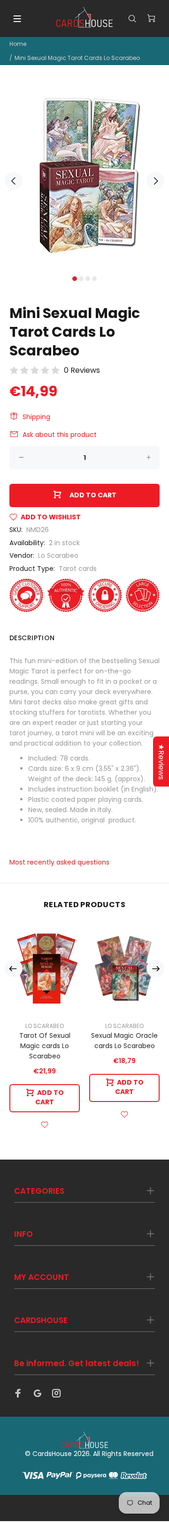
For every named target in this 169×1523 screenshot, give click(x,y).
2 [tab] (81, 278)
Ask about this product (60, 434)
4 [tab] (94, 278)
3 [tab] (87, 278)
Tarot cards (78, 568)
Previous (14, 181)
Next (155, 181)
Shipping (36, 416)
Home (17, 44)
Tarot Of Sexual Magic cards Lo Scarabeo (44, 1046)
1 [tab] (74, 278)
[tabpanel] (84, 176)
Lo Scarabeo (58, 555)
